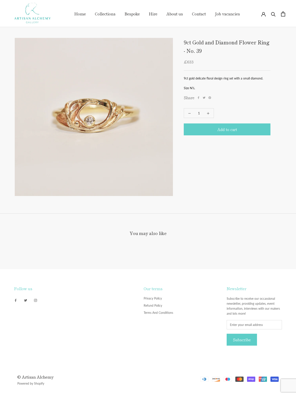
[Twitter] (204, 97)
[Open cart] (283, 13)
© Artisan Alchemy (35, 377)
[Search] (273, 14)
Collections (105, 13)
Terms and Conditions (158, 312)
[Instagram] (35, 299)
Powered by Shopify (30, 383)
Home (80, 13)
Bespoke (132, 13)
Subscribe (242, 339)
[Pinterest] (209, 97)
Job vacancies (227, 13)
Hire (153, 13)
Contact (199, 13)
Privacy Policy (153, 298)
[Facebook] (198, 97)
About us (174, 13)
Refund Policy (153, 305)
